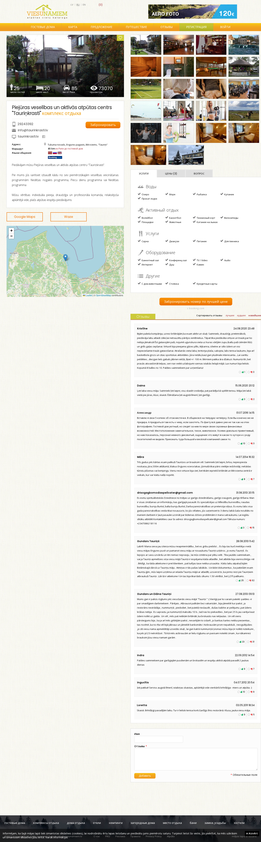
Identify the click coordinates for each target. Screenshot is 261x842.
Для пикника (231, 241)
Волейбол (147, 217)
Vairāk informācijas (56, 837)
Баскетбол (175, 217)
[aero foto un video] (192, 11)
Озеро (145, 194)
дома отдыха (76, 823)
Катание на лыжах (207, 222)
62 (253, 580)
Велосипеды (231, 217)
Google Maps (24, 216)
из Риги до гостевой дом (69, 148)
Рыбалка (201, 194)
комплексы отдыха (46, 823)
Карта (72, 27)
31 (253, 641)
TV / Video (202, 260)
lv (72, 4)
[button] (65, 257)
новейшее (254, 315)
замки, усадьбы (215, 823)
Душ (171, 264)
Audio (227, 260)
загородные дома (142, 823)
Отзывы (167, 27)
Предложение (101, 27)
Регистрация (196, 27)
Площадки (147, 222)
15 (253, 527)
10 (244, 443)
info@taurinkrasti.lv (33, 130)
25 (242, 580)
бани (193, 823)
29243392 (25, 124)
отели (97, 823)
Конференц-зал (178, 260)
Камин (200, 264)
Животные (175, 222)
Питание (201, 241)
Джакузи (174, 241)
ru (78, 4)
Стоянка (174, 283)
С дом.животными (151, 283)
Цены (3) (171, 173)
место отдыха (172, 823)
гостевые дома (14, 823)
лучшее (230, 315)
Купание (229, 194)
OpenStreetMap (103, 295)
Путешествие (136, 27)
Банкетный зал (150, 260)
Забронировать (103, 125)
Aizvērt (253, 833)
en (84, 4)
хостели (239, 823)
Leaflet (88, 295)
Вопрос (199, 173)
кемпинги (116, 823)
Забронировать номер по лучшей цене (196, 301)
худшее (241, 315)
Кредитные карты (206, 283)
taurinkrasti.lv (28, 136)
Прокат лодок (149, 198)
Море (172, 194)
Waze (68, 216)
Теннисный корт (205, 217)
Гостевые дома (43, 27)
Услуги (144, 173)
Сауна (145, 241)
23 (243, 641)
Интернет (147, 264)
